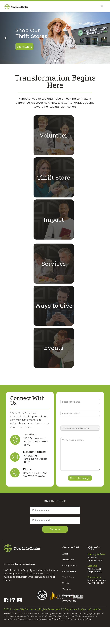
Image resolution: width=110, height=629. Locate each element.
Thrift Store (68, 577)
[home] (16, 6)
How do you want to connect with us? (77, 422)
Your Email (67, 409)
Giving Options (69, 565)
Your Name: (67, 397)
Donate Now (68, 559)
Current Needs (69, 571)
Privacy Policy (69, 600)
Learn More (24, 46)
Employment (68, 595)
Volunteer (67, 589)
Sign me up (55, 529)
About (65, 553)
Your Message (68, 435)
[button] (5, 37)
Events (65, 583)
